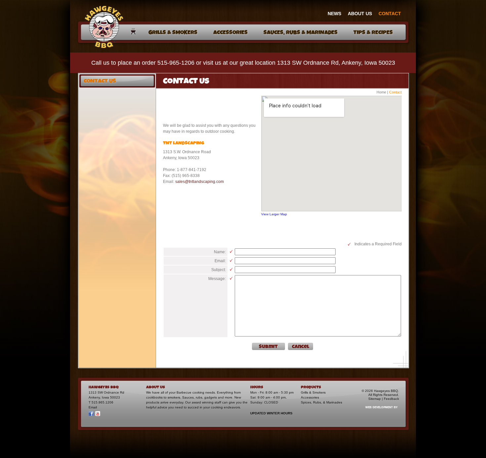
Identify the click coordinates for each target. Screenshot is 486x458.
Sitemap (374, 399)
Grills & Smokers (313, 392)
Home (381, 92)
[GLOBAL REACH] (377, 411)
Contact (395, 92)
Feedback (391, 399)
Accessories (310, 397)
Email (93, 407)
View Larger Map (274, 214)
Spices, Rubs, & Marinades (321, 402)
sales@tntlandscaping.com (199, 181)
